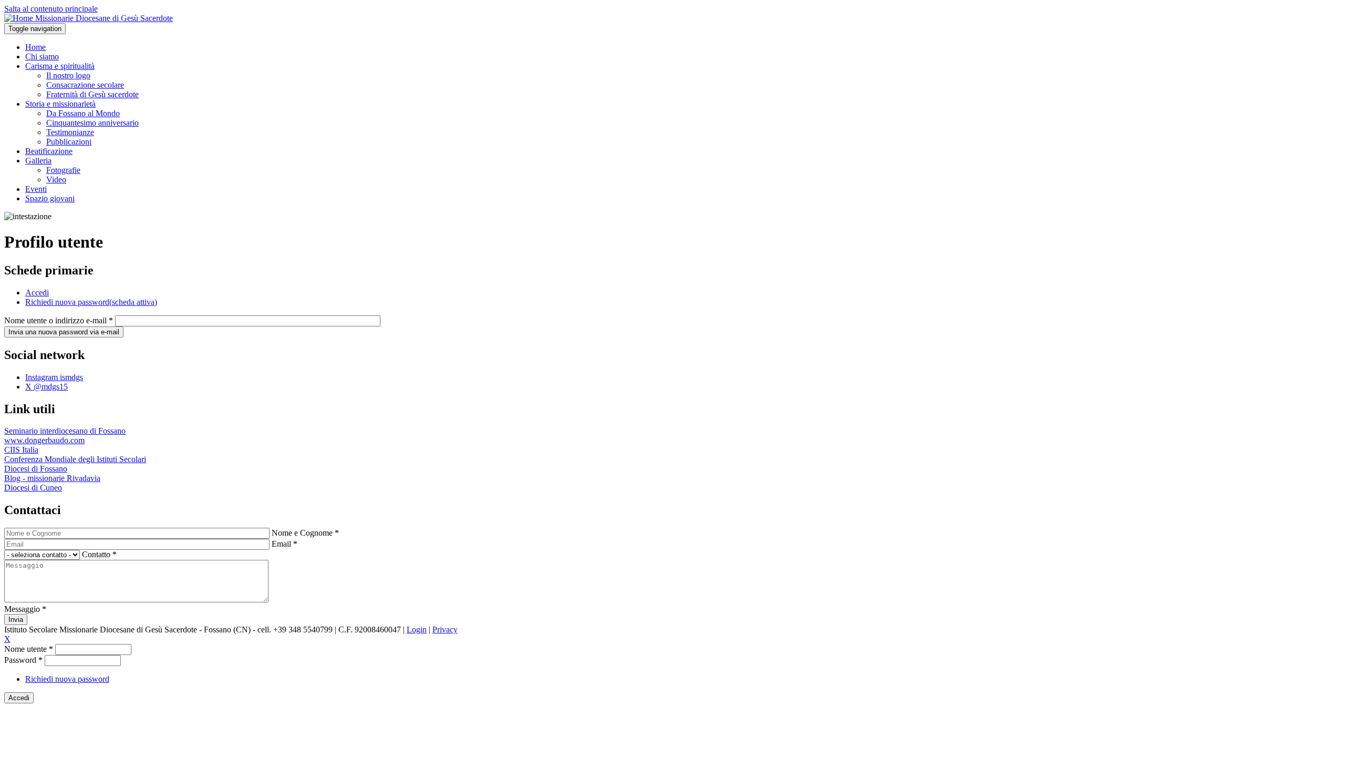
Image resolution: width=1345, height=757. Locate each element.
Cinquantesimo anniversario (92, 122)
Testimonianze (70, 132)
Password (23, 660)
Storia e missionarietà (60, 103)
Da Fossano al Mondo (83, 113)
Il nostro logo (68, 75)
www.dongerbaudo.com (44, 440)
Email (284, 543)
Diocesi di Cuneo (33, 487)
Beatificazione (49, 151)
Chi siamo (42, 56)
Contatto (99, 554)
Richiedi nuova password (91, 302)
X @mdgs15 (46, 386)
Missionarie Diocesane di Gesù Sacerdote (104, 18)
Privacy (445, 629)
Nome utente (28, 649)
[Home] (19, 18)
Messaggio (25, 609)
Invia (15, 619)
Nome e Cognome (305, 532)
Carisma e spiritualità (60, 66)
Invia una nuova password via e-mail (63, 332)
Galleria (38, 160)
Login (417, 629)
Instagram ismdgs (54, 377)
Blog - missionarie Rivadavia (52, 478)
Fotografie (63, 170)
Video (56, 179)
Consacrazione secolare (85, 84)
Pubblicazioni (68, 141)
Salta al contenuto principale (51, 8)
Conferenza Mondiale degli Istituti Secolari (75, 459)
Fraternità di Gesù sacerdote (92, 94)
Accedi (37, 292)
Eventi (36, 189)
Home (35, 47)
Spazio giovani (50, 198)
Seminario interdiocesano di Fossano (65, 430)
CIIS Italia (21, 449)
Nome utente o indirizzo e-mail (58, 320)
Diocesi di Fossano (35, 468)
